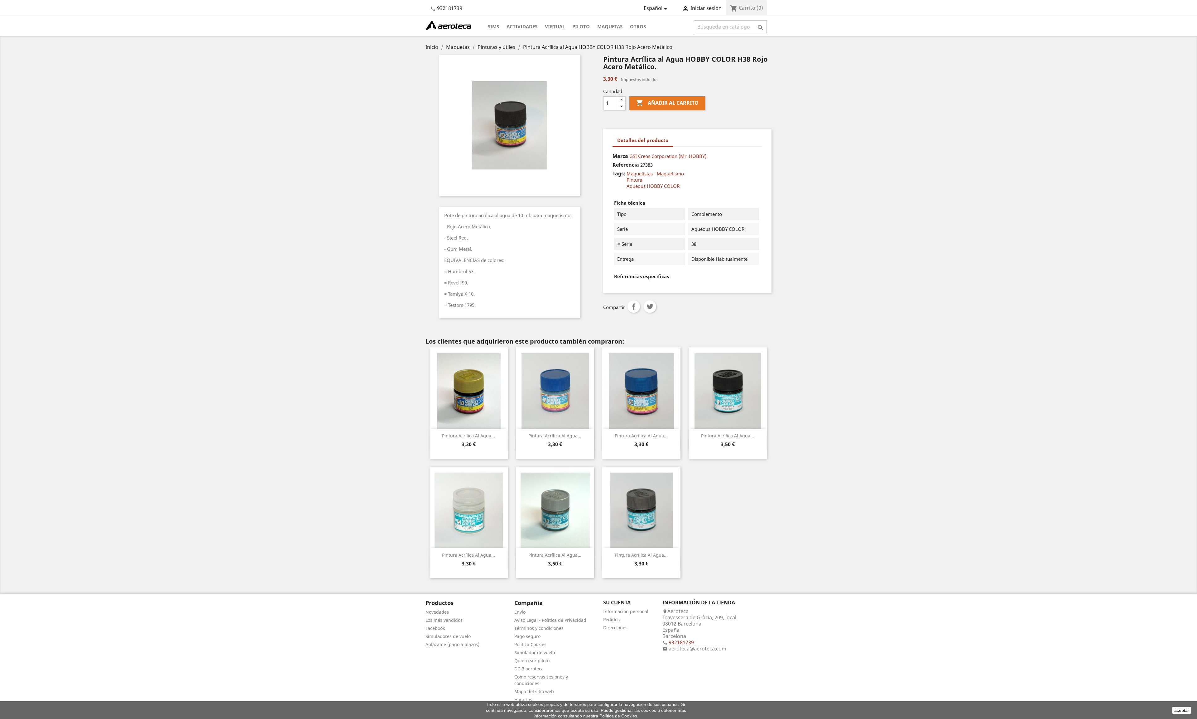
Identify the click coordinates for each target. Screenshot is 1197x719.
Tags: (619, 173)
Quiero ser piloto (532, 661)
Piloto (581, 26)
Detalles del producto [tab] (642, 140)
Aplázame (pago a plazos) (452, 644)
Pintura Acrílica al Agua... (468, 436)
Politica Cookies (530, 644)
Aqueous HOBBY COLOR (653, 186)
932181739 (449, 8)
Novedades (437, 612)
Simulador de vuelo (534, 652)
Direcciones (615, 628)
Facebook (435, 628)
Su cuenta (617, 602)
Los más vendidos (444, 620)
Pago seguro (527, 636)
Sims (493, 26)
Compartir (633, 306)
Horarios (523, 699)
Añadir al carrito (667, 103)
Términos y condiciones (539, 628)
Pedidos (611, 619)
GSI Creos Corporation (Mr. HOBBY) (667, 156)
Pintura (634, 180)
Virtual (555, 26)
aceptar (1181, 710)
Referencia (626, 165)
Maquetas (610, 26)
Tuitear (650, 306)
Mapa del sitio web (534, 691)
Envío (520, 612)
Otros (638, 26)
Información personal (625, 611)
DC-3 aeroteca (529, 669)
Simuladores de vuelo (448, 636)
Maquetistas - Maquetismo (655, 173)
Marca (620, 156)
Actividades (522, 26)
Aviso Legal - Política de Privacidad (550, 620)
